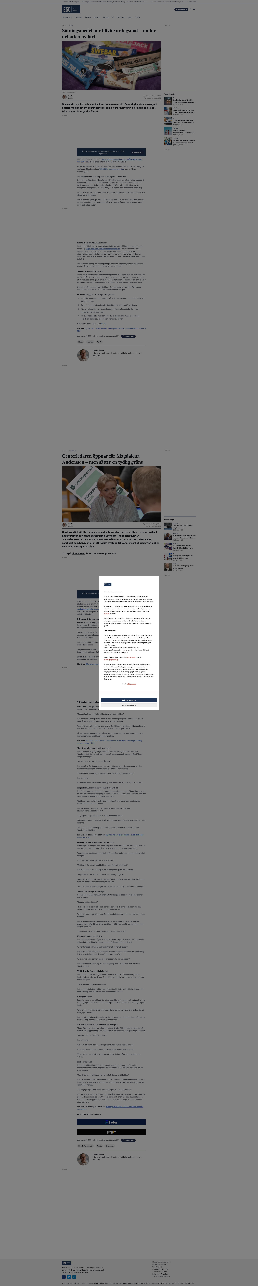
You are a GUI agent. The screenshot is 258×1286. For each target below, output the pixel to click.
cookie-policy (131, 657)
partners (107, 614)
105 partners (131, 684)
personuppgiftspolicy (111, 660)
